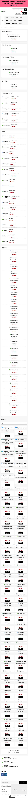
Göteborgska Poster (14, 322)
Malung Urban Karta (7, 672)
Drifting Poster (12, 212)
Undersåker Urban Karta (7, 557)
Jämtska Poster (14, 273)
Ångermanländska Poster (13, 405)
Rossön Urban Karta (7, 518)
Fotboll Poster (11, 135)
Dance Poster (11, 240)
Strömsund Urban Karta (20, 547)
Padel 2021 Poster (14, 157)
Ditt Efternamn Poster (15, 96)
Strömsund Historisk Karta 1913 (7, 466)
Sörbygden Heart (21, 672)
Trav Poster (10, 229)
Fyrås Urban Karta (7, 605)
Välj (2, 423)
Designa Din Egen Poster (14, 74)
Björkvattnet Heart (20, 615)
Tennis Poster (11, 168)
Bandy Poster (11, 201)
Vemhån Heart (7, 701)
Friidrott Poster (12, 235)
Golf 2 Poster (11, 151)
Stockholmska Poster (14, 329)
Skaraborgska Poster (14, 280)
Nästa (18, 752)
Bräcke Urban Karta (20, 518)
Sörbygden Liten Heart (21, 624)
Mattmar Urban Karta (7, 509)
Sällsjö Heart (7, 682)
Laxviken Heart (7, 586)
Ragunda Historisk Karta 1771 (7, 499)
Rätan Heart (7, 653)
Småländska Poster (14, 315)
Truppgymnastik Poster (16, 196)
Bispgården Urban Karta (7, 528)
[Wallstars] (3, 11)
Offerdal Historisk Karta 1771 (20, 489)
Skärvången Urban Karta (20, 595)
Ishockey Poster (13, 146)
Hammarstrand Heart (7, 538)
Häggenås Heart (21, 711)
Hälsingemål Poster (13, 350)
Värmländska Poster (14, 259)
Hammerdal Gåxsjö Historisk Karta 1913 (21, 467)
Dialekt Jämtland (14, 252)
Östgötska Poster (14, 308)
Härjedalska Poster (14, 336)
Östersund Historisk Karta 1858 (20, 477)
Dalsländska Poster (14, 364)
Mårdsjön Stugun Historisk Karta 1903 (7, 431)
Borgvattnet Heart (7, 692)
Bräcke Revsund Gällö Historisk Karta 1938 (7, 455)
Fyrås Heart (21, 605)
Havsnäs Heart (7, 634)
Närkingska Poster (14, 391)
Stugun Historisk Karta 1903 (21, 428)
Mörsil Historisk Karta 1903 (21, 453)
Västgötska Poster (14, 287)
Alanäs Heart (20, 576)
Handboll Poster (13, 162)
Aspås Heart (20, 653)
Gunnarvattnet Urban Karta (7, 547)
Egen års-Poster (14, 86)
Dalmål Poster (13, 301)
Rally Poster (11, 218)
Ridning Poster (12, 179)
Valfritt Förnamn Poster (14, 62)
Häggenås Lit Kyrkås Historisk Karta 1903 (7, 443)
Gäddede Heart (7, 730)
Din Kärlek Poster (14, 102)
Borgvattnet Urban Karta (20, 663)
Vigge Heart (21, 499)
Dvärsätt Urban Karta (20, 557)
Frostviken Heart (21, 730)
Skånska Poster (14, 294)
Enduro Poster (12, 190)
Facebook (2, 774)
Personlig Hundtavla (15, 113)
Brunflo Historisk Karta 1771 (7, 489)
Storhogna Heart (21, 682)
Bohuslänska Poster (14, 357)
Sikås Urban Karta (7, 576)
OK (24, 782)
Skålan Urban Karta (20, 528)
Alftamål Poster (14, 343)
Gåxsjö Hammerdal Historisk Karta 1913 (7, 480)
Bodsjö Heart (20, 701)
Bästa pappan (14, 50)
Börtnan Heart (20, 721)
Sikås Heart (21, 740)
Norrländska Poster (14, 266)
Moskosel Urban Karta (21, 509)
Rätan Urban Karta (20, 538)
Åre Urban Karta (7, 663)
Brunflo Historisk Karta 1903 (20, 441)
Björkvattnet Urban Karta (7, 615)
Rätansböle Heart (21, 634)
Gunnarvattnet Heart (7, 740)
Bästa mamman (14, 38)
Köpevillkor (4, 793)
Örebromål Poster (14, 398)
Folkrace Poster (13, 185)
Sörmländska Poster (14, 412)
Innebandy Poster (14, 140)
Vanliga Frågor (4, 791)
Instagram (5, 774)
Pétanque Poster (13, 207)
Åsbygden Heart (7, 711)
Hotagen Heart (7, 721)
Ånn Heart (7, 624)
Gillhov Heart (7, 595)
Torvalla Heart (20, 692)
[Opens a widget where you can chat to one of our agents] (19, 791)
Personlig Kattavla (14, 124)
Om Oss (3, 789)
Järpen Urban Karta (20, 586)
